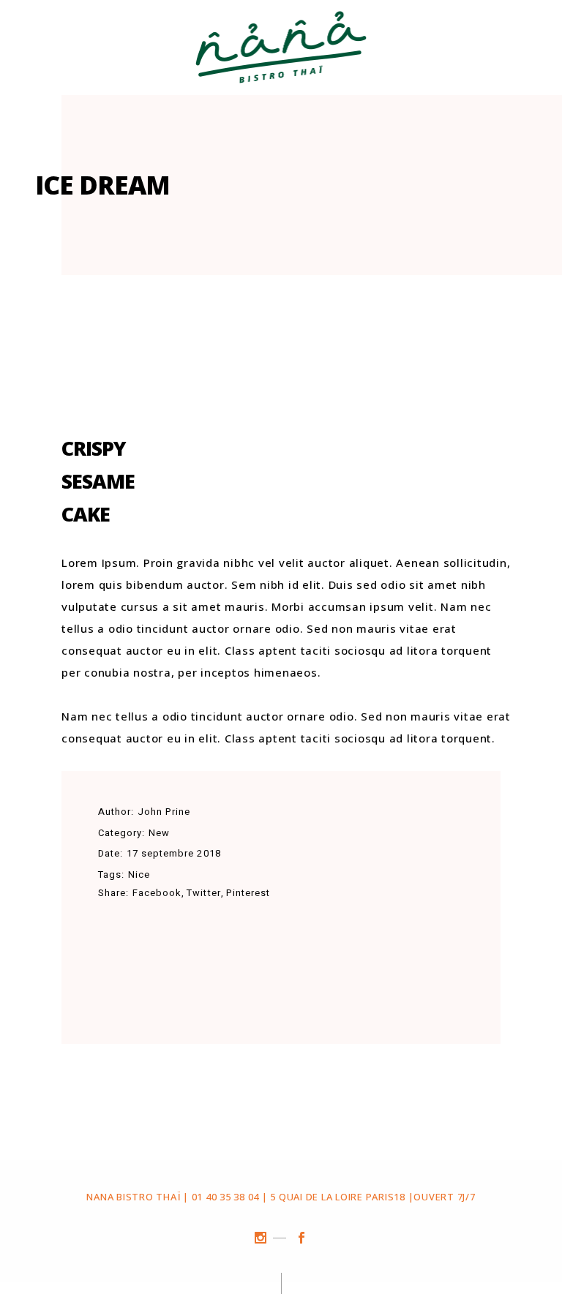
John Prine (164, 812)
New (159, 833)
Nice (139, 874)
